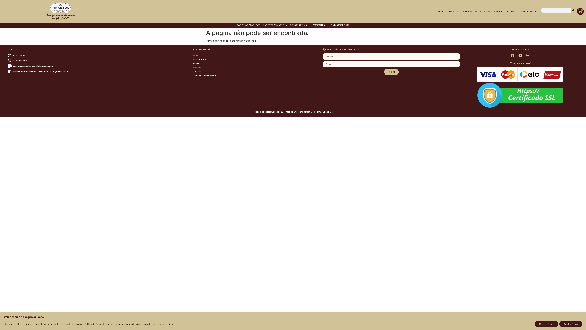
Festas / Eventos (494, 11)
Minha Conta (528, 11)
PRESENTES (319, 25)
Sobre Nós (454, 11)
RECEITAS (197, 63)
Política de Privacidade (96, 324)
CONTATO (197, 71)
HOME (441, 11)
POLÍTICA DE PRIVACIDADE (204, 75)
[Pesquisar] (573, 10)
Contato (512, 11)
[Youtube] (520, 55)
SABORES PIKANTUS (273, 25)
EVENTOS (197, 67)
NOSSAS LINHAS (298, 25)
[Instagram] (528, 55)
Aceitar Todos (571, 324)
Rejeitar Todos (546, 324)
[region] (293, 321)
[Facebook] (512, 55)
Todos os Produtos (248, 25)
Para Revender (472, 11)
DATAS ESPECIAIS (340, 25)
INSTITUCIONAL (199, 59)
